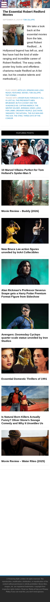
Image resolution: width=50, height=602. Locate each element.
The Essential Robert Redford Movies (24, 13)
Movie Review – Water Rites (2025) (23, 461)
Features (30, 495)
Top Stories (11, 95)
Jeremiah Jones (28, 108)
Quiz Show (37, 111)
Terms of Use (34, 589)
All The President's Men (23, 100)
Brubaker (10, 103)
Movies (25, 93)
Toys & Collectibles (30, 538)
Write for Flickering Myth (30, 561)
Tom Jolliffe (35, 93)
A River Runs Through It (29, 98)
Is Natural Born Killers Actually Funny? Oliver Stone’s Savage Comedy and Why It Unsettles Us (22, 420)
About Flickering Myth (30, 551)
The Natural (21, 113)
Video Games (30, 533)
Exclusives (30, 509)
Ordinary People (24, 111)
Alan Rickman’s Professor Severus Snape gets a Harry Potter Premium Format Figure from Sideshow (23, 293)
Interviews (31, 504)
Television (31, 523)
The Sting (18, 116)
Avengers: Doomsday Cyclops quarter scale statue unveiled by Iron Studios (24, 337)
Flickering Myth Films (30, 542)
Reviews (30, 490)
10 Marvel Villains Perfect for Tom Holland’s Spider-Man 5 (22, 171)
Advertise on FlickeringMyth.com (30, 556)
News (30, 486)
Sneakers (10, 113)
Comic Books (31, 528)
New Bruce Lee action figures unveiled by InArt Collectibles (20, 251)
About (30, 547)
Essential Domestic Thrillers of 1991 (24, 378)
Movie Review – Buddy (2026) (20, 211)
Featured (16, 93)
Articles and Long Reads (30, 499)
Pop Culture (30, 514)
